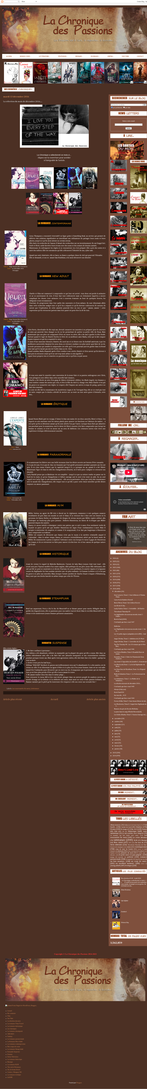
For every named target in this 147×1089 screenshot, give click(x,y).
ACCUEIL (9, 56)
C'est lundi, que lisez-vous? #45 (124, 686)
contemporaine (141, 847)
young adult (115, 866)
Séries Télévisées (12, 1057)
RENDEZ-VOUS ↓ (25, 56)
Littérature (35, 689)
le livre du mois (131, 851)
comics (128, 847)
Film (115, 831)
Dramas (9, 1054)
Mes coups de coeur (13, 1046)
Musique (144, 840)
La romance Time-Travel (15, 1023)
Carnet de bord (126, 827)
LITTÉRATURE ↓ (44, 56)
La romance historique (14, 1059)
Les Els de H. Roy (119, 606)
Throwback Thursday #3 (122, 611)
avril (116, 740)
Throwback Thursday (134, 845)
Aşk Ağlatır (124, 900)
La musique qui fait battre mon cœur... (124, 835)
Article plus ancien (96, 699)
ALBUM (9, 1077)
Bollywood (127, 825)
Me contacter (11, 1013)
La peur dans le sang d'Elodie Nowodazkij (128, 712)
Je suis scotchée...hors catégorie (133, 833)
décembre (118, 591)
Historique (132, 831)
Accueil (54, 699)
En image (124, 829)
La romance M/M (13, 1064)
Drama (113, 829)
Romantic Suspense (13, 1052)
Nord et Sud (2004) (120, 619)
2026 (114, 558)
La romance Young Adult (15, 1049)
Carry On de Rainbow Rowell (123, 600)
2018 (114, 583)
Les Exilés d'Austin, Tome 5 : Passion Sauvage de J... (130, 714)
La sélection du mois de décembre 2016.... (127, 683)
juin (116, 733)
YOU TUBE (125, 56)
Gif (123, 831)
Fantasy (144, 829)
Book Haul (136, 825)
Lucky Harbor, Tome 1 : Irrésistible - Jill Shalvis (129, 608)
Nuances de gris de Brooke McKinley (126, 709)
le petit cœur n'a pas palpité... (130, 855)
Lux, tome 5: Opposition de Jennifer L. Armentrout (130, 661)
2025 (114, 561)
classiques (121, 847)
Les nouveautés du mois (21, 689)
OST (130, 842)
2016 (114, 589)
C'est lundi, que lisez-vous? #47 (124, 622)
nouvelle (120, 857)
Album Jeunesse (115, 825)
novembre (118, 718)
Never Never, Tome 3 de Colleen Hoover (127, 603)
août (116, 727)
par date (127, 107)
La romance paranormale (15, 1039)
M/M (135, 840)
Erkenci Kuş (125, 922)
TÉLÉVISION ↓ (62, 56)
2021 (114, 573)
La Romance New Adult (14, 1041)
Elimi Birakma (126, 890)
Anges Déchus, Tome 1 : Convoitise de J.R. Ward (129, 641)
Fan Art (134, 829)
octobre (117, 721)
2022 (114, 570)
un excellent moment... (125, 863)
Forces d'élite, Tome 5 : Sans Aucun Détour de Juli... (130, 701)
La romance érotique (14, 1075)
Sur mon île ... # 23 (120, 695)
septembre (118, 724)
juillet (116, 730)
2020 (114, 576)
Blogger (79, 1083)
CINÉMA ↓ (110, 56)
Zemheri (124, 911)
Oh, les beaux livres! (13, 1069)
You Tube (10, 1018)
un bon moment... (117, 861)
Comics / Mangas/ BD (14, 1072)
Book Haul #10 (119, 692)
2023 (114, 567)
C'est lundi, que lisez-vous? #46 (124, 649)
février (117, 746)
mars (116, 743)
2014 (114, 756)
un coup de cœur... (139, 861)
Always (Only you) (120, 689)
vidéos (143, 863)
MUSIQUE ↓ (79, 56)
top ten (142, 859)
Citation (139, 827)
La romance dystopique (15, 1026)
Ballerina (117, 626)
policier (130, 857)
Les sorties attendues (140, 837)
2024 (114, 564)
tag (137, 859)
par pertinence (117, 107)
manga (112, 857)
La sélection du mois (14, 1021)
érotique (128, 866)
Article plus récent (12, 699)
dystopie (121, 851)
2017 (114, 586)
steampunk (129, 859)
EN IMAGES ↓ (95, 56)
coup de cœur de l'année (124, 849)
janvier (117, 749)
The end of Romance (14, 1067)
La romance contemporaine (16, 1044)
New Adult (118, 842)
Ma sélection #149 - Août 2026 (131, 878)
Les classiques (11, 1029)
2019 (114, 579)
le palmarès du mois (126, 853)
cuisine (139, 849)
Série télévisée (116, 845)
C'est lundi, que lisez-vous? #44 (124, 698)
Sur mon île (139, 842)
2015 (114, 753)
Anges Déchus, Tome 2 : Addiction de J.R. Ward (129, 638)
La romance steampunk (15, 1031)
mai (116, 736)
